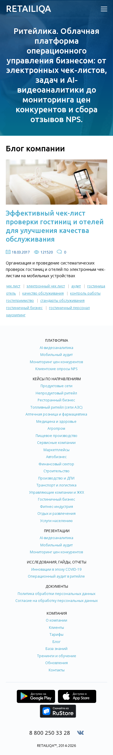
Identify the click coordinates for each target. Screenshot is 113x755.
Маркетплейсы (56, 449)
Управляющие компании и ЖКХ (56, 492)
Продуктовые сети (56, 385)
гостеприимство (20, 300)
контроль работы (85, 293)
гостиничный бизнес (24, 307)
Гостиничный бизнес (56, 499)
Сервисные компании (56, 442)
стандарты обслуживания (62, 300)
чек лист (13, 286)
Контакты (57, 670)
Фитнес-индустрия (56, 506)
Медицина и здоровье (56, 421)
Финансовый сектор (56, 464)
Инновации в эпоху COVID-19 (56, 569)
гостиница (96, 286)
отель (11, 293)
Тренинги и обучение (56, 655)
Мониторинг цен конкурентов (56, 361)
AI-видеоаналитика (56, 347)
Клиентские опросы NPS (56, 368)
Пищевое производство (56, 435)
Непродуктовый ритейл (56, 393)
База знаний (56, 648)
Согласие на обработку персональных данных (56, 600)
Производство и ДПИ (56, 478)
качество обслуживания (43, 293)
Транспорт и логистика (56, 485)
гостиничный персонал (69, 307)
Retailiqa (28, 8)
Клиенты (56, 627)
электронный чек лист (46, 286)
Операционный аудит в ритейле (56, 576)
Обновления (56, 662)
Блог (56, 641)
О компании (56, 620)
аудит (76, 286)
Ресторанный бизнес (56, 400)
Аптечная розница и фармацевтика (56, 414)
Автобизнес (56, 456)
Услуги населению (56, 520)
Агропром (56, 428)
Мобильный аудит (56, 354)
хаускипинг (15, 315)
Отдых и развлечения (56, 513)
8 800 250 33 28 (49, 732)
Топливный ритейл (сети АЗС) (56, 407)
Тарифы (56, 634)
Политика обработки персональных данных (56, 593)
